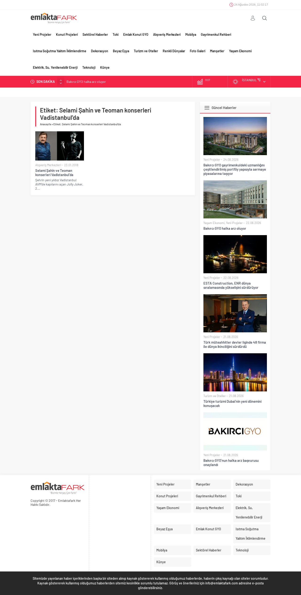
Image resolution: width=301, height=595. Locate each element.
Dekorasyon (99, 51)
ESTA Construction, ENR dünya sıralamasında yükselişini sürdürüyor (230, 285)
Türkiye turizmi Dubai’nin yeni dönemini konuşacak (232, 403)
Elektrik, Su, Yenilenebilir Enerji (55, 67)
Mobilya (190, 34)
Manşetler (217, 51)
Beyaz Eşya (121, 51)
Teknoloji (88, 67)
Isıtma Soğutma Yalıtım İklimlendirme (59, 51)
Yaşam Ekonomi (240, 51)
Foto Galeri (197, 51)
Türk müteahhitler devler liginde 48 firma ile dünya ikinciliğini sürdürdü (234, 344)
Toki (116, 34)
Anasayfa (45, 124)
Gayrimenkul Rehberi (216, 34)
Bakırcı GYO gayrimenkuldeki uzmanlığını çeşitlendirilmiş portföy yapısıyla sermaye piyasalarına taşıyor (234, 169)
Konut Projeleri (67, 34)
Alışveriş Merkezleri (167, 34)
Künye (105, 67)
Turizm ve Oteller (146, 51)
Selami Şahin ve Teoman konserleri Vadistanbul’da (54, 172)
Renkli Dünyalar (174, 51)
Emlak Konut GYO (135, 34)
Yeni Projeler (42, 34)
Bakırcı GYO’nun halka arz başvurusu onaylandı (231, 462)
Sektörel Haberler (95, 34)
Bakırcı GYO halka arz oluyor (86, 82)
